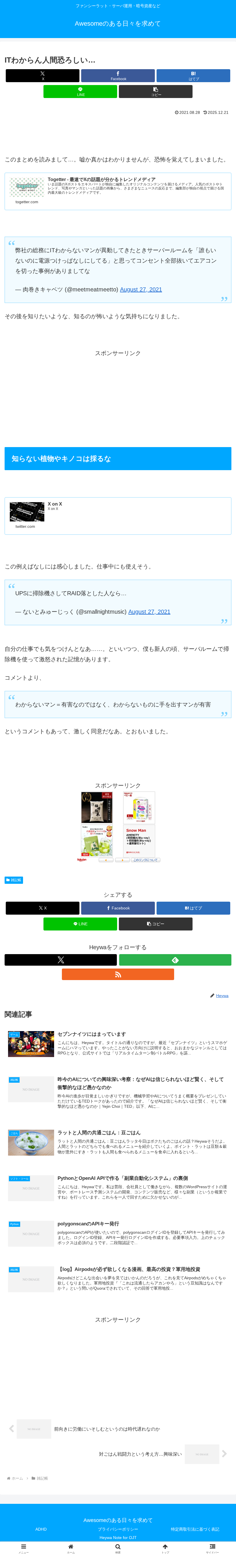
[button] (156, 91)
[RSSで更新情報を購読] (118, 974)
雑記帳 (16, 880)
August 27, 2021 (141, 289)
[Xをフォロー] (61, 960)
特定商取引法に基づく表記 (195, 1529)
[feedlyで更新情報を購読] (175, 960)
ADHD (41, 1529)
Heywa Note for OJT (118, 1537)
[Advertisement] (118, 133)
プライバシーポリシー (118, 1529)
